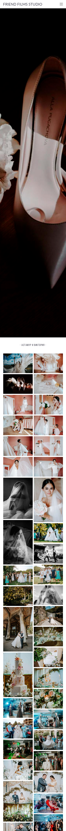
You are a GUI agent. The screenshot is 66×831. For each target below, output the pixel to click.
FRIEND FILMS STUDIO (22, 4)
